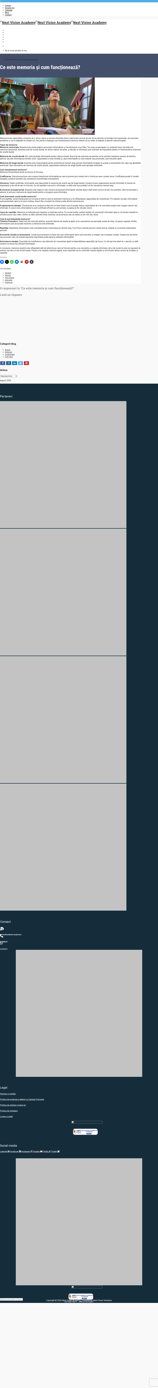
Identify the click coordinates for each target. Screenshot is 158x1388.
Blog (7, 12)
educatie (8, 280)
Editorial (8, 352)
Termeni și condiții (8, 1094)
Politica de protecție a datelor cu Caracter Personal (22, 1099)
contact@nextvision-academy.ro (10, 934)
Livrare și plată (6, 1116)
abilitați (8, 273)
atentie (8, 275)
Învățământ (10, 354)
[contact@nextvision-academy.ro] (2, 929)
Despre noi (9, 8)
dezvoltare (9, 278)
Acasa (7, 350)
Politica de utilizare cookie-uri (13, 1105)
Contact (8, 15)
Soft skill (9, 357)
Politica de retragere (9, 1111)
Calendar (8, 10)
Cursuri (8, 5)
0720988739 (3, 941)
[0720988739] (1, 936)
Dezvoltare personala (14, 57)
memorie (9, 282)
